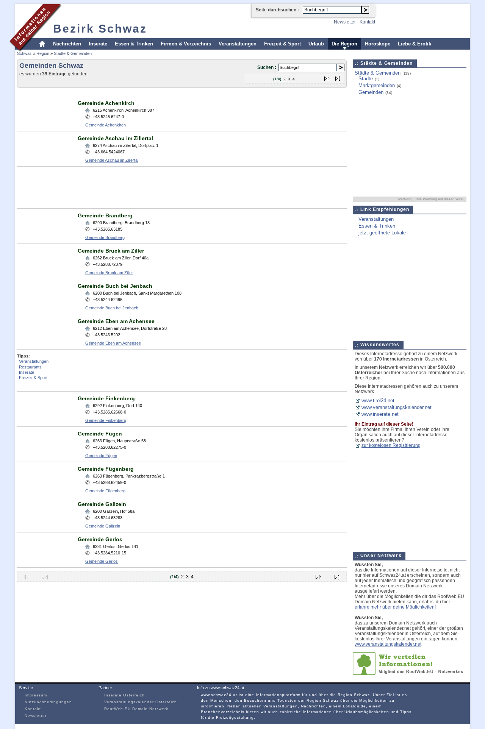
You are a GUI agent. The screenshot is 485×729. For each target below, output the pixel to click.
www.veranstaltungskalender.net (396, 407)
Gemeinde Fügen (100, 434)
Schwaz (24, 53)
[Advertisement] (155, 93)
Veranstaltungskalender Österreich (140, 702)
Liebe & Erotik (414, 44)
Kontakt (367, 22)
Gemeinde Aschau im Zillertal (115, 138)
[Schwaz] (35, 50)
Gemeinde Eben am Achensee (116, 321)
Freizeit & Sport (282, 44)
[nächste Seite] (327, 77)
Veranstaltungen (238, 44)
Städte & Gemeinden (73, 53)
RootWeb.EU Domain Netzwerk (136, 709)
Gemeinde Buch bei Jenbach (115, 286)
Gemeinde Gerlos (100, 539)
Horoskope (377, 44)
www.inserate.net (380, 414)
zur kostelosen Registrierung (391, 445)
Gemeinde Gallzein (102, 504)
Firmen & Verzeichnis (186, 44)
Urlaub (316, 44)
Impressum (36, 695)
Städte (365, 78)
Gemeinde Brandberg (105, 215)
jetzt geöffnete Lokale (382, 233)
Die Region (344, 44)
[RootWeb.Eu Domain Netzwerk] (409, 673)
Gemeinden (370, 92)
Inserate (98, 44)
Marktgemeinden (376, 85)
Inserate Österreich (124, 695)
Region (42, 53)
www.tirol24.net (377, 400)
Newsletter (345, 22)
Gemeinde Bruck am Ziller (111, 251)
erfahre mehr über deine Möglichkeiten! (395, 607)
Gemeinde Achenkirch (106, 103)
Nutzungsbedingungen (48, 702)
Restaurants (30, 367)
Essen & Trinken (134, 44)
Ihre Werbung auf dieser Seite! (440, 199)
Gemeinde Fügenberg (106, 469)
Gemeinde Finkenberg (106, 398)
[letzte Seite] (338, 77)
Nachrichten (67, 44)
